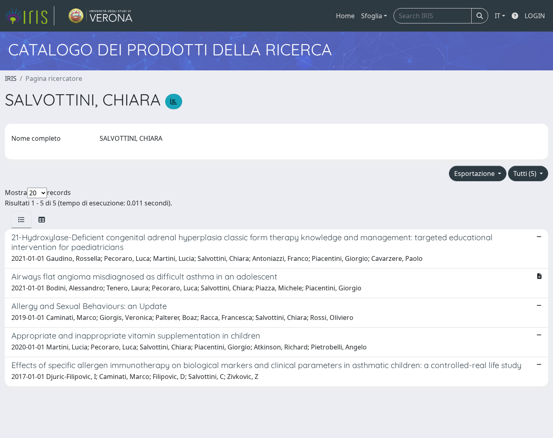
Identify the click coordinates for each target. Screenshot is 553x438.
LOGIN (535, 15)
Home (345, 15)
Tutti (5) (525, 173)
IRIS (11, 78)
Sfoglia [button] (371, 15)
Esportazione (475, 173)
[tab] (21, 219)
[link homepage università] (100, 15)
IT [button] (497, 15)
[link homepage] (29, 15)
